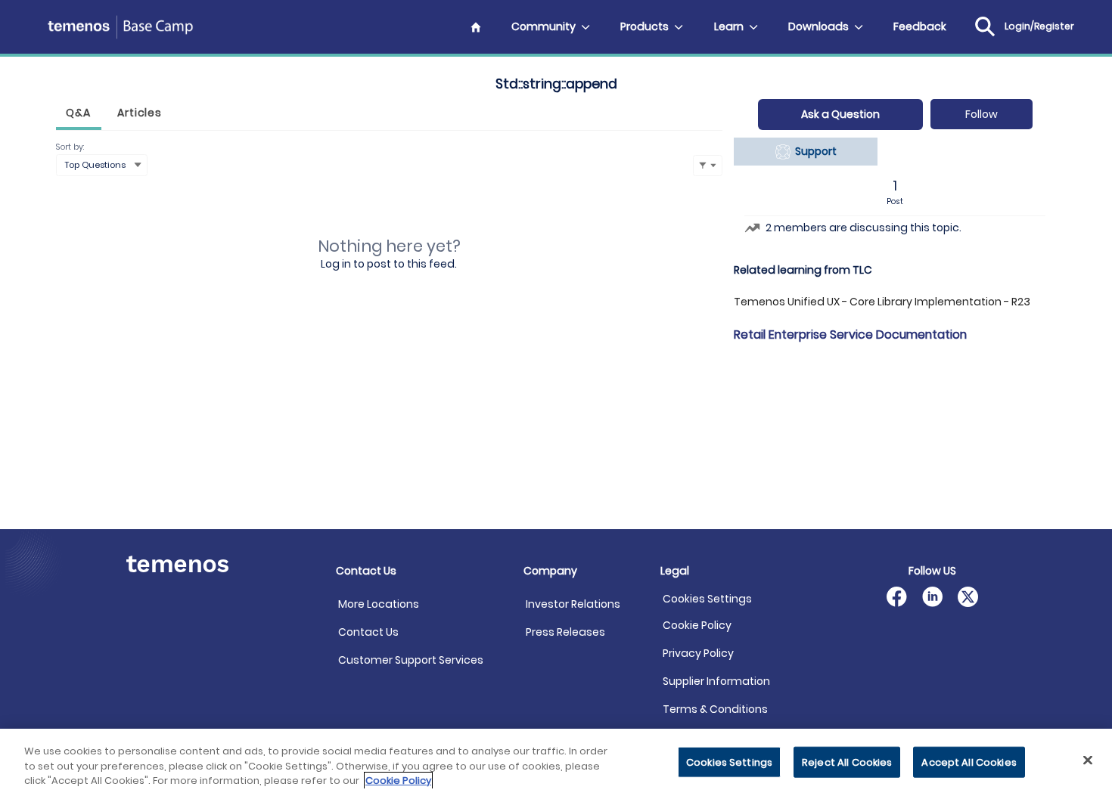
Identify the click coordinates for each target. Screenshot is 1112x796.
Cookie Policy (697, 625)
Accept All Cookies (968, 761)
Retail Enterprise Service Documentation (850, 334)
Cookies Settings (707, 599)
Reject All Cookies (847, 761)
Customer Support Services (410, 659)
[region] (556, 762)
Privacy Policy (698, 653)
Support (814, 151)
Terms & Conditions (715, 709)
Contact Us (368, 632)
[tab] (78, 114)
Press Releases (565, 632)
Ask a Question (840, 114)
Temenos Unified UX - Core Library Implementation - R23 (882, 301)
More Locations (378, 604)
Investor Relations (573, 604)
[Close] (1087, 759)
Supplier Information (716, 681)
